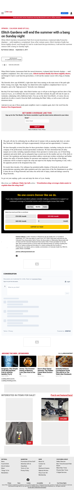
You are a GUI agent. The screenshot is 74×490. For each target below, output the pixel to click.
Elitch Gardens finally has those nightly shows (51, 73)
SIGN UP (37, 127)
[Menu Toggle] (2, 13)
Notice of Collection (33, 129)
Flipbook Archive (43, 470)
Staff (40, 466)
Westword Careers (44, 468)
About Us (41, 461)
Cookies (29, 483)
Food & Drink (5, 463)
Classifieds (24, 466)
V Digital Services (61, 472)
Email (27, 118)
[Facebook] (17, 256)
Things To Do (5, 470)
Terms (39, 129)
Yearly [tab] (45, 207)
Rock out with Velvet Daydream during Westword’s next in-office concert (37, 17)
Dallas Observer (61, 461)
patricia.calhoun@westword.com (25, 251)
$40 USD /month (21, 221)
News (3, 461)
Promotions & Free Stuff (28, 461)
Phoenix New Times (62, 470)
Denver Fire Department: (11, 107)
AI (49, 483)
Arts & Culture (5, 466)
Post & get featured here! (62, 395)
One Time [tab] (30, 207)
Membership (42, 475)
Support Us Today (37, 227)
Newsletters (4, 472)
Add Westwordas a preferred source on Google (13, 59)
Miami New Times (61, 468)
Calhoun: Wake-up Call (19, 28)
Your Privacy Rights (61, 483)
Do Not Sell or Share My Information (37, 487)
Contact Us (42, 463)
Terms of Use (25, 468)
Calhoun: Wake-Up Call (20, 183)
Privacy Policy (25, 470)
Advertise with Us (26, 463)
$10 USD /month (21, 216)
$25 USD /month (53, 216)
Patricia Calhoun (8, 50)
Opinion (4, 28)
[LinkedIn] (21, 256)
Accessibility (40, 483)
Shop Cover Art (43, 472)
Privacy (43, 129)
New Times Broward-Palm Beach (64, 464)
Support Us (65, 13)
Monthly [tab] (38, 207)
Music (3, 468)
